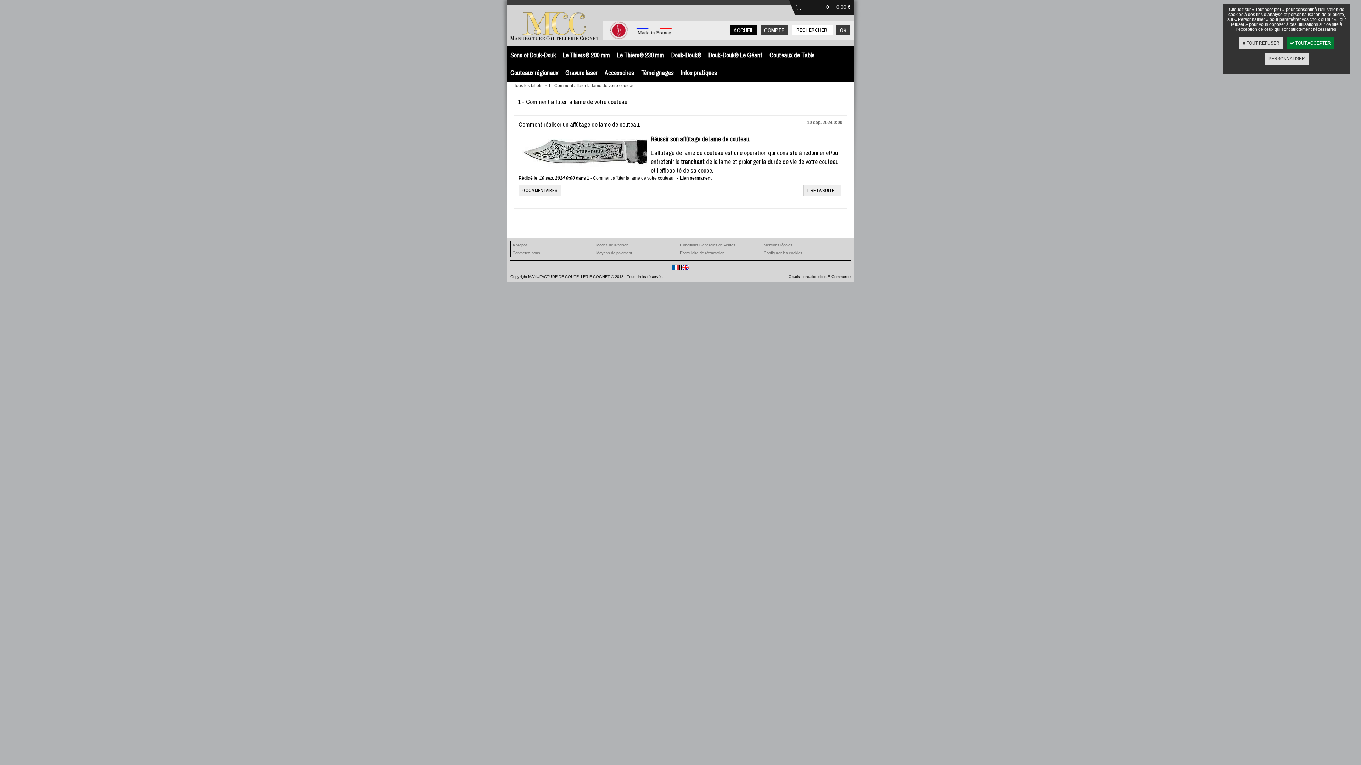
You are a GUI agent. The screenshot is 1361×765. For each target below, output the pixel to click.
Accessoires (619, 72)
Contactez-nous (526, 253)
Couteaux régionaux (534, 72)
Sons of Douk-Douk (533, 55)
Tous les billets (528, 85)
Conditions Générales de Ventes (707, 245)
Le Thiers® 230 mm (640, 55)
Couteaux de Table (791, 55)
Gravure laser (581, 72)
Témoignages (657, 72)
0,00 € (843, 7)
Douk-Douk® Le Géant (735, 55)
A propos (520, 245)
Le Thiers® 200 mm (586, 55)
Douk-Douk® (686, 55)
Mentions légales (778, 245)
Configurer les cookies (783, 253)
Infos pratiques (699, 72)
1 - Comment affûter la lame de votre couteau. (592, 85)
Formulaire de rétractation (702, 253)
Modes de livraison (612, 245)
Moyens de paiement (614, 253)
